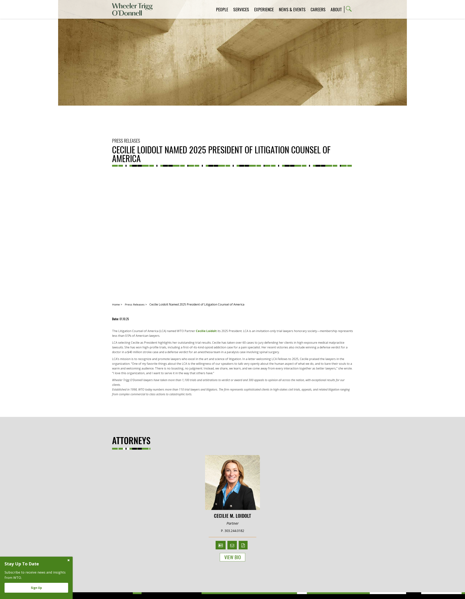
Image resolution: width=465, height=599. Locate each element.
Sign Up (36, 588)
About (336, 9)
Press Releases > (136, 304)
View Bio (232, 557)
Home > (117, 304)
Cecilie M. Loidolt (232, 515)
